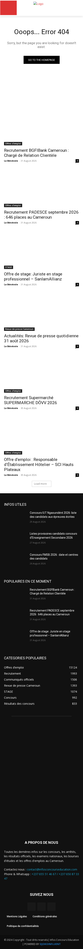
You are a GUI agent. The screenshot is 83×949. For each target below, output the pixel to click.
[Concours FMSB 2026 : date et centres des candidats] (15, 561)
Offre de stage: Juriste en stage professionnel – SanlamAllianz (33, 276)
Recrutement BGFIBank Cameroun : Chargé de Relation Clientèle (36, 153)
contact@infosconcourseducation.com (52, 869)
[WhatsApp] (51, 906)
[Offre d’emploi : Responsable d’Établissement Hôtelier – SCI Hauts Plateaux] (41, 436)
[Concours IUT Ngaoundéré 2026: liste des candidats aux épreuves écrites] (15, 519)
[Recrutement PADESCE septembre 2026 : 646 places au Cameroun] (41, 188)
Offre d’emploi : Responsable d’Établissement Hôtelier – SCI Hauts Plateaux (39, 464)
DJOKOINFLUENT (50, 944)
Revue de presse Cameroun (19, 329)
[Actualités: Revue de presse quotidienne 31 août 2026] (41, 312)
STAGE (8, 267)
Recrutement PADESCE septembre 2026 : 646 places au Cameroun (41, 215)
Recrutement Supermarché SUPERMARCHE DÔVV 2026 (30, 400)
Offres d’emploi (13, 143)
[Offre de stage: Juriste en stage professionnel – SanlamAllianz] (41, 250)
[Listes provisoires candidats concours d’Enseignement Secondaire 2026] (15, 539)
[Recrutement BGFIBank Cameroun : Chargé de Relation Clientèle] (41, 126)
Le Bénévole (11, 160)
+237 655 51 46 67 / (45, 874)
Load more (40, 483)
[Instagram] (41, 906)
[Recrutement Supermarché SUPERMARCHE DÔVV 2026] (41, 374)
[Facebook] (31, 906)
